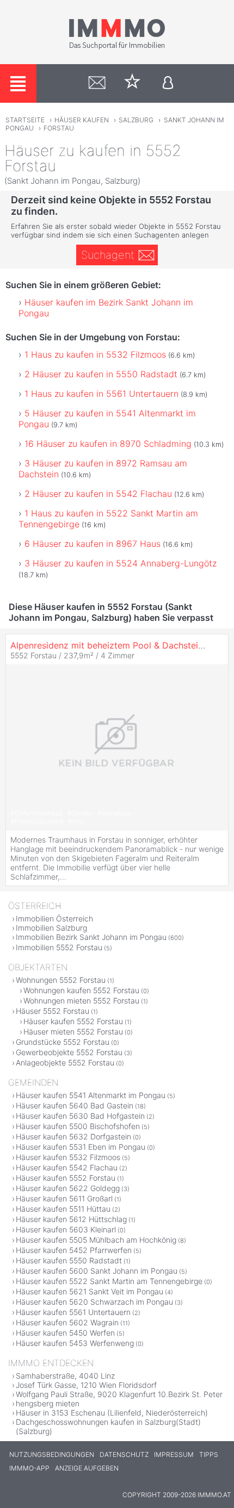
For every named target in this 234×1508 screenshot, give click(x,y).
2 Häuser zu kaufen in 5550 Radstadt (100, 374)
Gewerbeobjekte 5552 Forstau (69, 1052)
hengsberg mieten (47, 1403)
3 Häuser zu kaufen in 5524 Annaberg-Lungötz (120, 563)
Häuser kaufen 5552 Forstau (73, 1021)
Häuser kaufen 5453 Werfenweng (75, 1343)
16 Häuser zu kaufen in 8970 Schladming (108, 443)
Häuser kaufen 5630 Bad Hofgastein (80, 1115)
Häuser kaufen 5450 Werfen (65, 1332)
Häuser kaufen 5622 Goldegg (68, 1188)
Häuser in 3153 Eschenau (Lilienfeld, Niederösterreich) (112, 1412)
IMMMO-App (29, 1468)
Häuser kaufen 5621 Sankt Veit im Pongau (89, 1291)
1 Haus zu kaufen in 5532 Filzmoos (95, 354)
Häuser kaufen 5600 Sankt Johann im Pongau (96, 1270)
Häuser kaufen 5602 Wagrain (67, 1322)
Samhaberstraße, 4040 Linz (65, 1375)
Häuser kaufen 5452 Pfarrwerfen (74, 1250)
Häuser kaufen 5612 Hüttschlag (71, 1219)
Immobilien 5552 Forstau (59, 947)
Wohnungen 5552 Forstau (61, 979)
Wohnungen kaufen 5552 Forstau (81, 990)
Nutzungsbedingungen (51, 1454)
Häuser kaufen (81, 120)
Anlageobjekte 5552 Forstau (65, 1062)
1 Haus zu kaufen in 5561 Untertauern (101, 393)
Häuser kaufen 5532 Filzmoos (68, 1157)
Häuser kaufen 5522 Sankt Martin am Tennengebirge (109, 1281)
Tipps (208, 1454)
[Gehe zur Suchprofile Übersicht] (97, 83)
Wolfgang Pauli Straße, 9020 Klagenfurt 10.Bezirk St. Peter (119, 1394)
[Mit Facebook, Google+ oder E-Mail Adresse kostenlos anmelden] (168, 83)
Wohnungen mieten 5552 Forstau (81, 1000)
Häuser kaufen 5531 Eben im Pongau (80, 1146)
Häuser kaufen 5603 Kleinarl (66, 1229)
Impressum (174, 1454)
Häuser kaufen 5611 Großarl (64, 1198)
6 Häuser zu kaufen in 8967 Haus (92, 543)
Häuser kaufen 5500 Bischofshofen (78, 1126)
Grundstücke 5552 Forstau (62, 1041)
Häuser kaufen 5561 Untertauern (73, 1312)
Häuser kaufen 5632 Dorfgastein (73, 1136)
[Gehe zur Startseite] (117, 47)
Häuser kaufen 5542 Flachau (67, 1167)
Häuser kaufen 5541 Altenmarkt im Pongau (90, 1095)
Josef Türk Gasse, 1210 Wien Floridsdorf (86, 1384)
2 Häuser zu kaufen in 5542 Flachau (98, 493)
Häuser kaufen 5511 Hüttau (63, 1208)
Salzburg (136, 120)
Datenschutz (124, 1454)
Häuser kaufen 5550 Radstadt (69, 1260)
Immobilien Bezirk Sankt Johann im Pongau (91, 937)
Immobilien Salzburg (51, 927)
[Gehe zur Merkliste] (132, 83)
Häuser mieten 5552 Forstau (73, 1031)
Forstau (59, 128)
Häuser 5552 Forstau (52, 1010)
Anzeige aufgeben (87, 1468)
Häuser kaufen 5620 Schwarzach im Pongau (94, 1301)
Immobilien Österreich (54, 918)
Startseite (25, 120)
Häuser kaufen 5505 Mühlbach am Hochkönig (96, 1239)
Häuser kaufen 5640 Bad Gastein (74, 1105)
